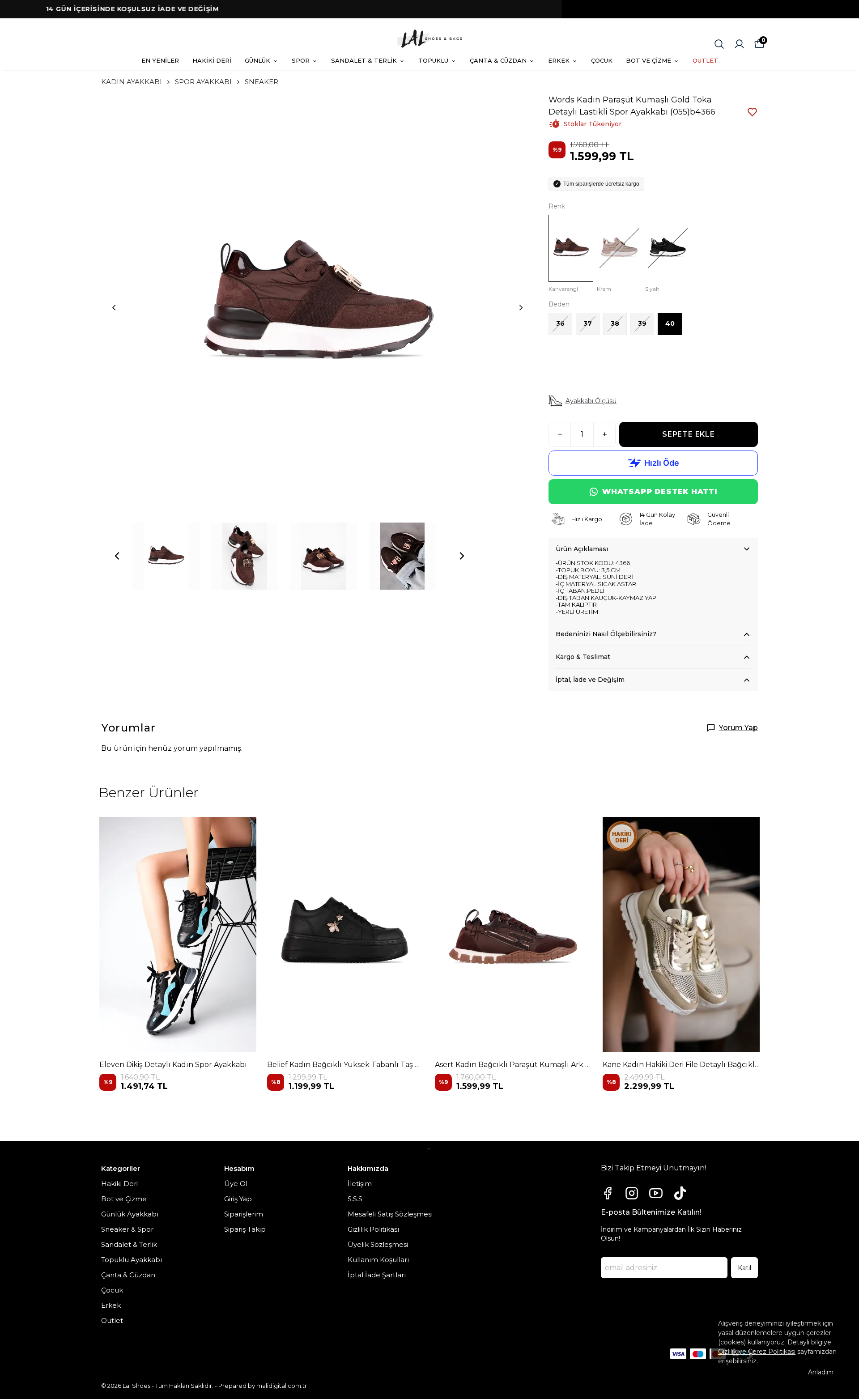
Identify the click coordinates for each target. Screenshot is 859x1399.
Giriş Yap (238, 1199)
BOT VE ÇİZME (648, 60)
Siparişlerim (243, 1214)
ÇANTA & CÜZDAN (498, 60)
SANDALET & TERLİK (364, 60)
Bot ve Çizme (124, 1199)
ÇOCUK (601, 60)
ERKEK (559, 60)
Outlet (112, 1320)
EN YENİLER (160, 60)
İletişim (360, 1183)
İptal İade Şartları (377, 1275)
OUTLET (705, 60)
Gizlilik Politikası (373, 1229)
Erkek (111, 1305)
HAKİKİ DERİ (211, 60)
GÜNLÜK (257, 60)
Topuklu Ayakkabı (131, 1259)
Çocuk (112, 1290)
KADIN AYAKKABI (131, 81)
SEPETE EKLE (688, 434)
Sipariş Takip (245, 1229)
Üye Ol (235, 1183)
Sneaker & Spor (127, 1229)
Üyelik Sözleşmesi (378, 1244)
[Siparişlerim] (739, 44)
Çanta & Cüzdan (128, 1275)
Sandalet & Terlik (129, 1244)
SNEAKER (261, 81)
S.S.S (355, 1199)
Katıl (744, 1268)
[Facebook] (607, 1193)
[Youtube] (656, 1193)
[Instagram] (631, 1193)
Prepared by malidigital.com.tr (262, 1385)
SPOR (301, 60)
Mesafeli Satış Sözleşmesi (390, 1214)
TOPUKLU (433, 60)
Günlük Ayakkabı (129, 1214)
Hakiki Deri (119, 1183)
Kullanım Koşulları (378, 1259)
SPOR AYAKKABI (203, 81)
